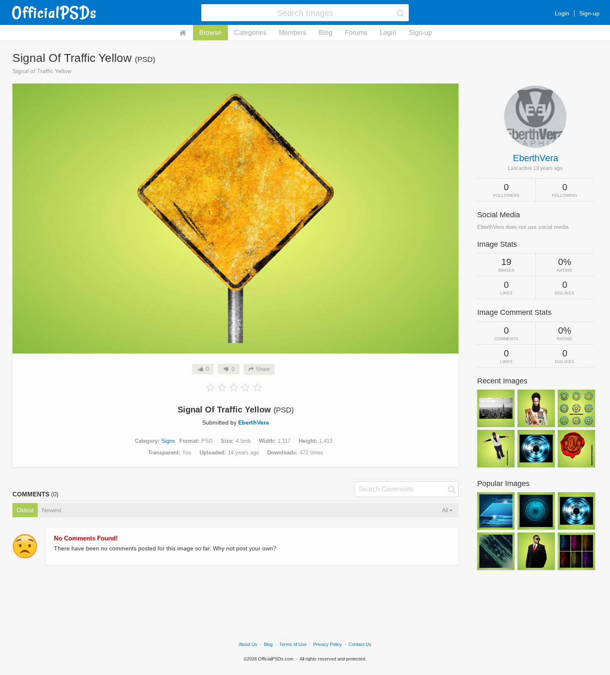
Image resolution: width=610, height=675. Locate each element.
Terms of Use (293, 644)
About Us (248, 644)
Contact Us (360, 644)
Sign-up (589, 13)
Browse (210, 32)
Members (292, 32)
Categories (250, 32)
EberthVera (253, 422)
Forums (356, 32)
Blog (325, 32)
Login (562, 13)
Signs (168, 441)
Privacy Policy (327, 644)
